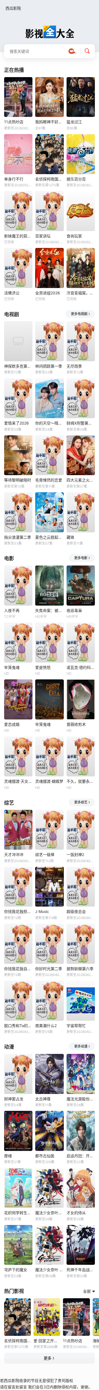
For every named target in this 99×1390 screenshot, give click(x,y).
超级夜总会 (76, 911)
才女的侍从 (76, 1212)
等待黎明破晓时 (17, 480)
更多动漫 (80, 1046)
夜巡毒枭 (74, 610)
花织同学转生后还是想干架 (18, 1212)
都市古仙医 (44, 1155)
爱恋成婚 (12, 724)
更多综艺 (80, 802)
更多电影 (80, 558)
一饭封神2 (75, 854)
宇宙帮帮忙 (76, 1025)
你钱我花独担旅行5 (18, 911)
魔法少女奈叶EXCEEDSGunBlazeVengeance (49, 1212)
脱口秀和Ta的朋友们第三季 (18, 1025)
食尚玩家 (74, 236)
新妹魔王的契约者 (18, 236)
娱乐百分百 (76, 179)
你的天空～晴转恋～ (49, 423)
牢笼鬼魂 (12, 667)
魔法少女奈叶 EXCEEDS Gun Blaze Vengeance (49, 1269)
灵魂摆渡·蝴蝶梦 (49, 781)
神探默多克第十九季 (18, 366)
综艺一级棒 (44, 854)
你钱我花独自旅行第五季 (18, 968)
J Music (42, 911)
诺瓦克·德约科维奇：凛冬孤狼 (81, 667)
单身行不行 (13, 179)
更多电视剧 (79, 314)
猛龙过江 (74, 121)
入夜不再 (12, 610)
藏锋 (70, 537)
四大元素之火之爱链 (81, 480)
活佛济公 (12, 292)
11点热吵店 (13, 121)
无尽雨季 (74, 366)
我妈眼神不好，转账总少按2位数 (49, 121)
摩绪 (8, 1155)
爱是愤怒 (43, 667)
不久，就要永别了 (81, 781)
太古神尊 (43, 1098)
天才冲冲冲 (13, 854)
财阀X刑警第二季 (81, 423)
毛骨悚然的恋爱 (48, 480)
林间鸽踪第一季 (48, 366)
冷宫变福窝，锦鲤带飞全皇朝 (81, 292)
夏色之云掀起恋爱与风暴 (49, 537)
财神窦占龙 (13, 1098)
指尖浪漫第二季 (17, 537)
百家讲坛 (43, 236)
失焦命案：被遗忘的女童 (49, 610)
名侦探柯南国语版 (49, 179)
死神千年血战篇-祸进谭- (81, 1269)
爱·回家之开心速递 (47, 1340)
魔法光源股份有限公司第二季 (81, 1098)
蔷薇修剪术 (76, 724)
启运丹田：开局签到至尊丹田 (81, 1155)
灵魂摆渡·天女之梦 (18, 781)
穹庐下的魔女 (15, 1269)
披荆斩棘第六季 (80, 968)
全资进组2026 (47, 292)
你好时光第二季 (48, 968)
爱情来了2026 (16, 423)
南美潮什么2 (46, 1025)
